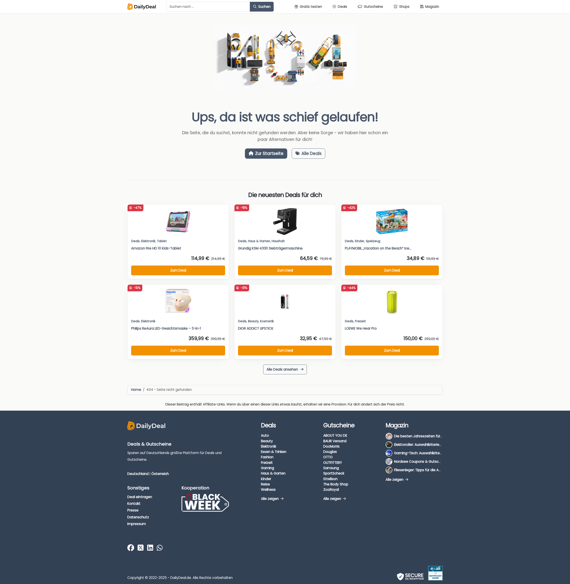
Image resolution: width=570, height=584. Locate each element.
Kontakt (133, 503)
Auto (265, 435)
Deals (135, 241)
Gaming (267, 468)
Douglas (330, 451)
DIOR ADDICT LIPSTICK (255, 328)
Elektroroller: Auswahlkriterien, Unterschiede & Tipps (436, 444)
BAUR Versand (334, 441)
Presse (132, 510)
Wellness (268, 489)
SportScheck (333, 473)
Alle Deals (311, 153)
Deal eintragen (139, 497)
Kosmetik (267, 321)
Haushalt (278, 241)
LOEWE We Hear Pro (361, 328)
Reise (265, 484)
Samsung (331, 468)
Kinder (359, 241)
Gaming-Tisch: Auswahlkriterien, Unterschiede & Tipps (438, 453)
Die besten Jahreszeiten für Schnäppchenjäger (433, 436)
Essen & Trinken (273, 451)
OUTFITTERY (332, 462)
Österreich (160, 473)
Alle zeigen (270, 498)
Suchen (264, 6)
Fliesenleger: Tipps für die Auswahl (422, 470)
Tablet (162, 241)
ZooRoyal (331, 489)
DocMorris (331, 446)
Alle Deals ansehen (283, 369)
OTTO (328, 457)
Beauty (253, 321)
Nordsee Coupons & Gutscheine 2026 (425, 461)
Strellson (330, 479)
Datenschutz (138, 517)
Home (136, 389)
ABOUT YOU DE (335, 435)
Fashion (267, 457)
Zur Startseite (269, 153)
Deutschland (138, 473)
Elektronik (268, 446)
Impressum (136, 523)
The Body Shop (335, 484)
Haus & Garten (273, 473)
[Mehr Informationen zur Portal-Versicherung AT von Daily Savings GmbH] (435, 573)
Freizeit (360, 321)
